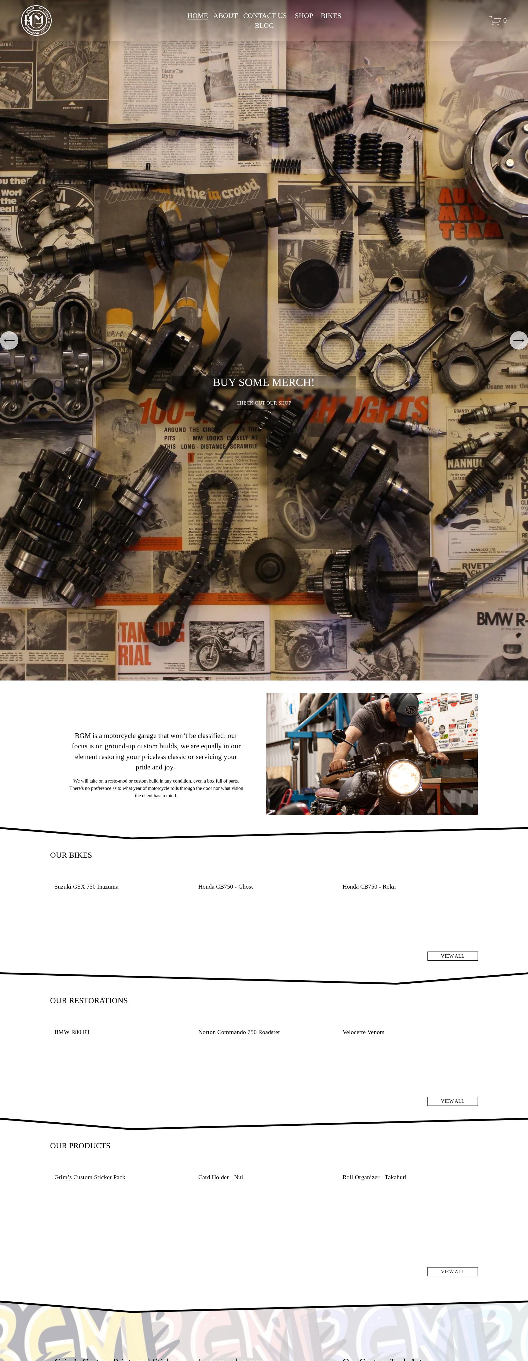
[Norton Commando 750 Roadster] (266, 1021)
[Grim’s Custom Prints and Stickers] (122, 1349)
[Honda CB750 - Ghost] (266, 875)
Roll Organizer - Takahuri (375, 1177)
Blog (264, 25)
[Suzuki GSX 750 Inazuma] (122, 875)
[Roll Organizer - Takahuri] (410, 1166)
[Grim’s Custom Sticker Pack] (122, 1166)
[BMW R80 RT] (122, 1021)
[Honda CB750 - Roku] (410, 875)
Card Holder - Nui (220, 1177)
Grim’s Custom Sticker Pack (89, 1177)
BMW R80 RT (72, 1032)
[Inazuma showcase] (266, 1349)
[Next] (519, 340)
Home (197, 16)
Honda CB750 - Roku (369, 886)
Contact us (265, 16)
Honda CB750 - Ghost (225, 886)
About (225, 16)
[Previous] (9, 340)
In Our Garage (264, 415)
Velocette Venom (364, 1032)
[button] (467, 866)
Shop (304, 16)
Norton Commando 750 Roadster (239, 1032)
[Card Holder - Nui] (266, 1166)
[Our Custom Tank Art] (410, 1349)
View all (452, 956)
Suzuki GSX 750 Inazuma (86, 886)
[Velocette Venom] (410, 1021)
